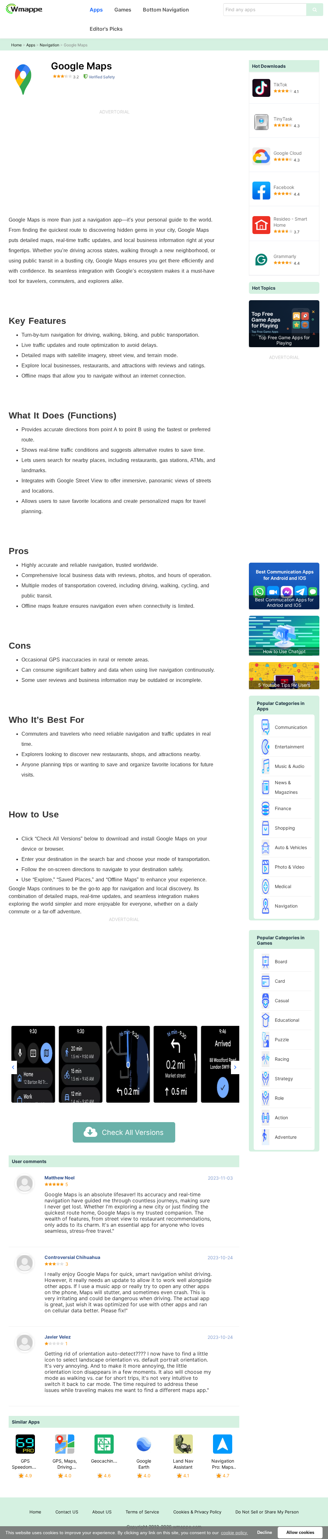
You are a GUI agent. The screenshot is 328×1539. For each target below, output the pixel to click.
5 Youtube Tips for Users (284, 685)
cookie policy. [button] (234, 1532)
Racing (282, 1059)
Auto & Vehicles (291, 847)
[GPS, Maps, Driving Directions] (64, 1444)
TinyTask (283, 118)
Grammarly (285, 256)
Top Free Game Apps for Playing (284, 340)
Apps (96, 9)
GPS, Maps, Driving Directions (65, 1467)
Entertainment (289, 746)
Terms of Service (142, 1511)
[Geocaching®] (104, 1444)
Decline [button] (264, 1532)
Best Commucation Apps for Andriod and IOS (284, 602)
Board (281, 961)
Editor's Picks (106, 29)
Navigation (49, 45)
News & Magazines (286, 787)
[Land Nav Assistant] (183, 1444)
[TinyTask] (261, 122)
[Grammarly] (261, 260)
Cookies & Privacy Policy (197, 1511)
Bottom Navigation (166, 9)
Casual (282, 1000)
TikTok (280, 84)
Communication (291, 727)
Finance (283, 808)
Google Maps (75, 45)
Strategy (284, 1078)
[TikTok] (261, 88)
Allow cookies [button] (300, 1532)
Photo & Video (289, 867)
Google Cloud (288, 153)
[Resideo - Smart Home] (261, 225)
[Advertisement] (114, 163)
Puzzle (282, 1039)
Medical (283, 886)
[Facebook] (261, 190)
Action (281, 1117)
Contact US (66, 1511)
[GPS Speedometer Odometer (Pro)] (25, 1444)
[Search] (314, 9)
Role (279, 1098)
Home (16, 45)
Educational (287, 1020)
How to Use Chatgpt (284, 651)
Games (122, 9)
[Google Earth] (143, 1444)
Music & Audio (289, 766)
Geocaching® (105, 1461)
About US (101, 1511)
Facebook (284, 187)
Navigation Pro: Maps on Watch (222, 1467)
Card (280, 981)
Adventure (286, 1137)
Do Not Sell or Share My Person (267, 1511)
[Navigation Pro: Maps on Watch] (222, 1444)
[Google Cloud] (261, 156)
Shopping (285, 828)
